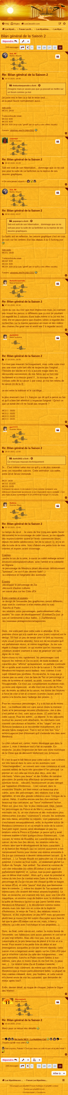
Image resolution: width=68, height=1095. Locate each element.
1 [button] (31, 47)
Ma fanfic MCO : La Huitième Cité (31, 1039)
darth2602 (14, 335)
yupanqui (14, 139)
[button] (22, 47)
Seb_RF (13, 54)
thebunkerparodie (21, 85)
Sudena (13, 503)
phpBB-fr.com (38, 1089)
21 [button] (49, 47)
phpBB (25, 1086)
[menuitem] (5, 24)
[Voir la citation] (39, 85)
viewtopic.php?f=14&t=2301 (22, 130)
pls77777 (14, 427)
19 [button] (39, 47)
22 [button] (54, 47)
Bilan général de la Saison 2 (23, 36)
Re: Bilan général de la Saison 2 (25, 74)
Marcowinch (20, 999)
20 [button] (44, 47)
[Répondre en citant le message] (57, 56)
